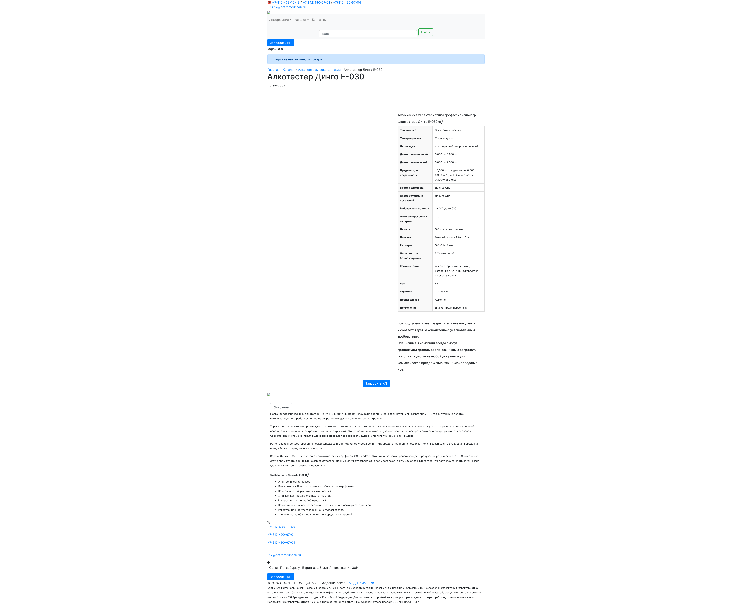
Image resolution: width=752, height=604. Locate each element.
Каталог (300, 20)
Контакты (319, 20)
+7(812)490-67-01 (316, 2)
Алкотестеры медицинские (319, 70)
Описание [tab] (281, 407)
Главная (273, 70)
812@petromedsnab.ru (289, 7)
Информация (279, 20)
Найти (426, 32)
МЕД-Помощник (361, 583)
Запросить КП (281, 43)
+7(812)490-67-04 (347, 2)
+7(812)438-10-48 (286, 2)
